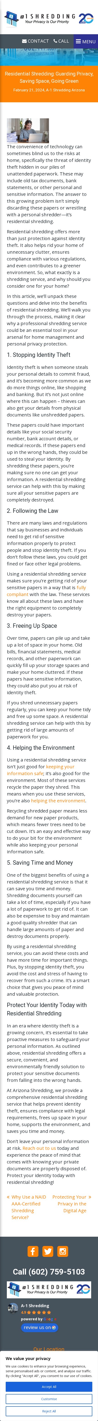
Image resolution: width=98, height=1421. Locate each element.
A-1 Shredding (35, 1305)
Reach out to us (39, 1148)
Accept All (49, 1387)
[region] (49, 1386)
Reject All (49, 1411)
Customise (49, 1399)
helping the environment (58, 801)
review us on (37, 1327)
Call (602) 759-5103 (49, 1272)
